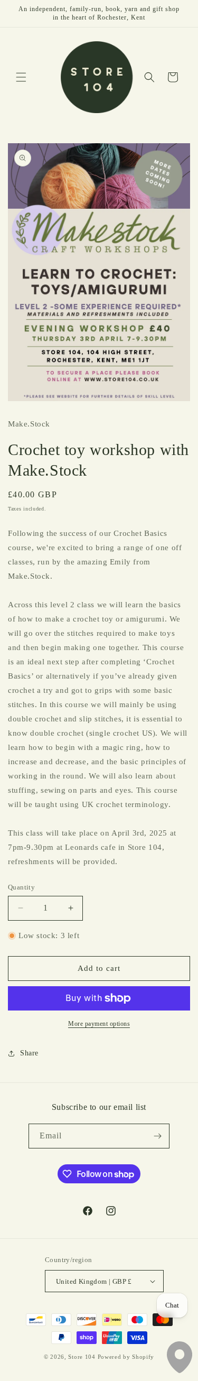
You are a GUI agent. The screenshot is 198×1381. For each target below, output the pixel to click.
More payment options (99, 1023)
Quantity (21, 887)
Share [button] (29, 1053)
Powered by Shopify (126, 1357)
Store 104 (81, 1357)
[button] (21, 77)
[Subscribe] (157, 1136)
